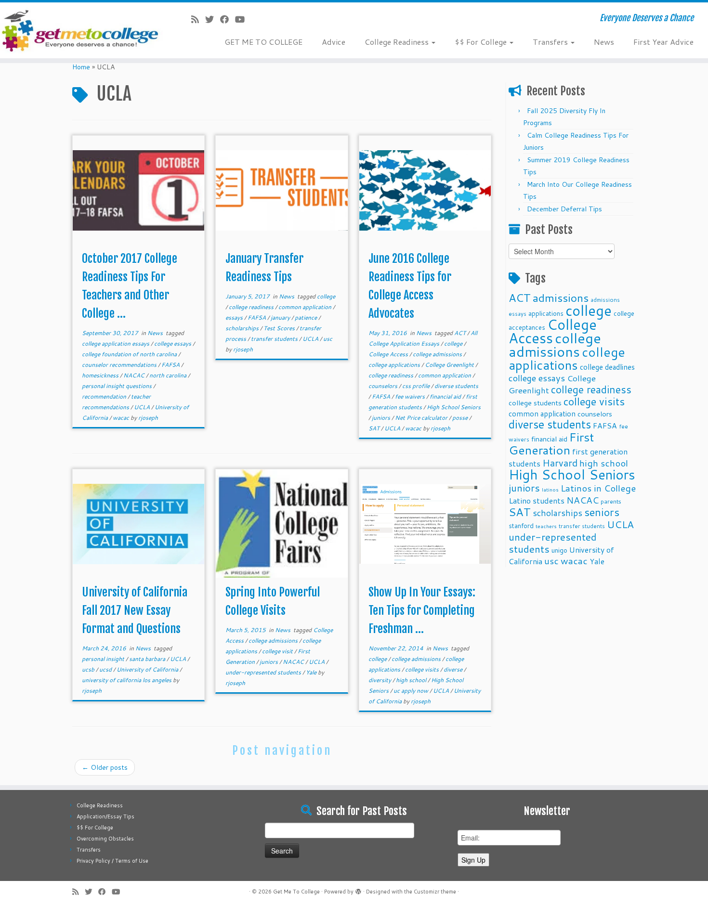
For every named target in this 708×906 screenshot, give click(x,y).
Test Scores (279, 328)
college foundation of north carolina (130, 354)
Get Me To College (296, 891)
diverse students (456, 386)
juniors (382, 418)
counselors (383, 386)
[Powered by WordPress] (358, 889)
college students (535, 403)
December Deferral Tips (564, 209)
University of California (148, 669)
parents (611, 501)
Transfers (551, 41)
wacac (122, 418)
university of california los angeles (127, 680)
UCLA (142, 407)
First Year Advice (663, 41)
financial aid (446, 396)
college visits (422, 669)
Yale (312, 672)
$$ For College (482, 41)
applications (546, 313)
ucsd (106, 669)
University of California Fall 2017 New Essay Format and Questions (134, 610)
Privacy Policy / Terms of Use (112, 861)
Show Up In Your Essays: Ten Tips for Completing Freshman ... (421, 610)
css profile (416, 386)
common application (305, 307)
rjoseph (148, 418)
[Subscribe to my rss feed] (198, 19)
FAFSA (171, 365)
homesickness (101, 375)
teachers (546, 526)
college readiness (252, 307)
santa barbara (148, 659)
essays (234, 317)
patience (306, 317)
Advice (333, 41)
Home (81, 67)
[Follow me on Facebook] (227, 19)
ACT (460, 333)
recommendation (105, 396)
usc (327, 339)
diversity (380, 680)
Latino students (536, 500)
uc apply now (411, 690)
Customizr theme (435, 891)
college (326, 296)
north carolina (168, 375)
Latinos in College (598, 487)
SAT (374, 428)
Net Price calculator (422, 418)
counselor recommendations (120, 365)
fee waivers (410, 396)
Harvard (559, 462)
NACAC (134, 375)
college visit (278, 651)
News (604, 41)
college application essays (116, 343)
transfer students (275, 339)
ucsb (89, 669)
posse (460, 418)
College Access (388, 354)
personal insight (104, 659)
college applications (394, 365)
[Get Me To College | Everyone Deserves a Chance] (81, 30)
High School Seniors (454, 407)
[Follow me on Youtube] (243, 19)
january (281, 317)
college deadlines (607, 367)
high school (412, 680)
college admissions (438, 354)
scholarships (242, 328)
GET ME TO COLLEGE (263, 41)
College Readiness (398, 41)
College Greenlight (450, 365)
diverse (454, 669)
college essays (173, 343)
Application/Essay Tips (105, 816)
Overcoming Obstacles (105, 838)
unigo (559, 550)
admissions (561, 297)
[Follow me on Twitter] (212, 19)
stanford (521, 525)
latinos (550, 489)
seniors (601, 512)
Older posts (105, 767)
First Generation (551, 443)
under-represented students (263, 672)
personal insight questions (117, 386)
